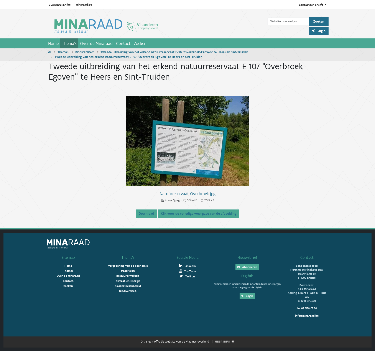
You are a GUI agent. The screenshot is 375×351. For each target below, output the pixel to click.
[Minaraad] (157, 25)
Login (321, 31)
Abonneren (249, 267)
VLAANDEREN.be (60, 5)
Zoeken (140, 43)
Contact (123, 43)
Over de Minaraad (96, 43)
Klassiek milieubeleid (128, 286)
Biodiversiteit (84, 52)
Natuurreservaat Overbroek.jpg (187, 193)
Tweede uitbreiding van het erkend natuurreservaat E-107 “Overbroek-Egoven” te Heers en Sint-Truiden (174, 52)
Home (53, 43)
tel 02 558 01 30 (307, 308)
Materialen (128, 271)
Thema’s (128, 257)
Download (146, 213)
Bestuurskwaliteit (127, 276)
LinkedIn (190, 266)
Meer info (222, 341)
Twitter (190, 276)
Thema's (69, 43)
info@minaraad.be (307, 316)
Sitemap (68, 257)
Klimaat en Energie (128, 281)
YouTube (189, 271)
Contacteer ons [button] (309, 5)
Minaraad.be (84, 5)
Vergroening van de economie (128, 266)
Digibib (247, 276)
